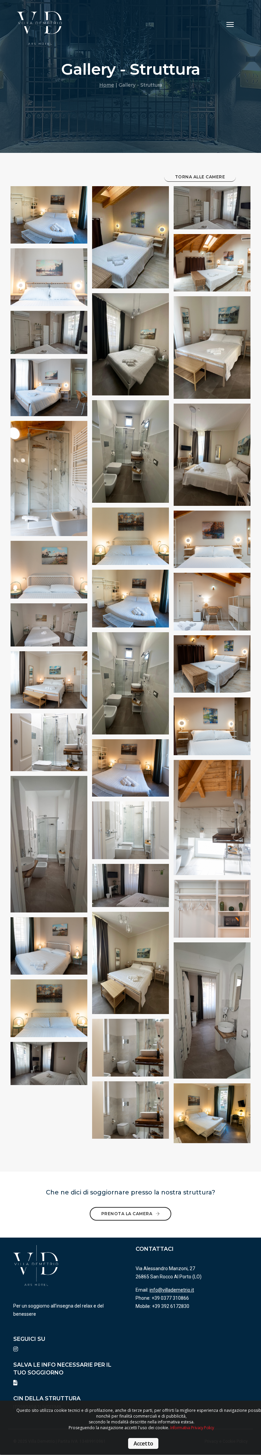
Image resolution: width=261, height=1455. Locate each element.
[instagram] (15, 1349)
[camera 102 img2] (49, 334)
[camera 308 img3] (212, 605)
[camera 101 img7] (130, 1050)
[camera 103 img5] (49, 949)
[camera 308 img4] (212, 823)
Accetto (143, 1443)
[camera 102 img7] (49, 1065)
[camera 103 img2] (130, 456)
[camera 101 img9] (130, 1113)
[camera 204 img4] (130, 833)
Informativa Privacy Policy (192, 1428)
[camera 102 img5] (130, 887)
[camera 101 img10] (212, 1116)
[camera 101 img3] (130, 601)
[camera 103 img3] (49, 573)
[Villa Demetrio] (39, 24)
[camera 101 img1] (49, 218)
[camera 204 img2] (212, 459)
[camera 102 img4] (49, 851)
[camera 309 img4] (212, 729)
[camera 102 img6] (212, 1017)
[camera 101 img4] (130, 771)
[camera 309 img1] (130, 242)
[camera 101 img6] (49, 1011)
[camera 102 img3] (49, 627)
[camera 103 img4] (49, 745)
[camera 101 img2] (130, 539)
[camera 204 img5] (130, 968)
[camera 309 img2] (49, 484)
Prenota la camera (127, 1213)
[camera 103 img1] (130, 349)
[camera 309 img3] (212, 667)
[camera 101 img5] (212, 911)
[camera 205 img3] (130, 688)
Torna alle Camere (200, 176)
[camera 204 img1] (212, 352)
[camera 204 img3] (49, 683)
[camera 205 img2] (49, 390)
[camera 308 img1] (212, 265)
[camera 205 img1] (49, 280)
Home (106, 85)
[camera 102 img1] (212, 210)
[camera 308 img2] (212, 542)
